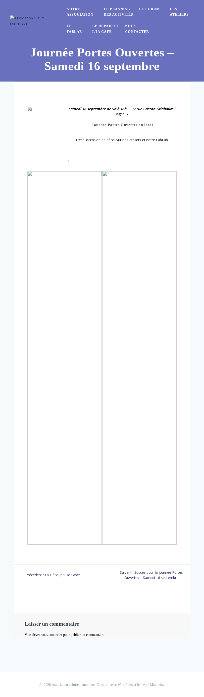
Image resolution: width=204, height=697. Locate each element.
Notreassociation (80, 11)
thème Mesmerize (153, 685)
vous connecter (51, 635)
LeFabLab (74, 28)
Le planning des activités (118, 11)
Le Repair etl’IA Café (105, 28)
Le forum (149, 9)
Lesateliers (179, 11)
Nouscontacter (137, 28)
